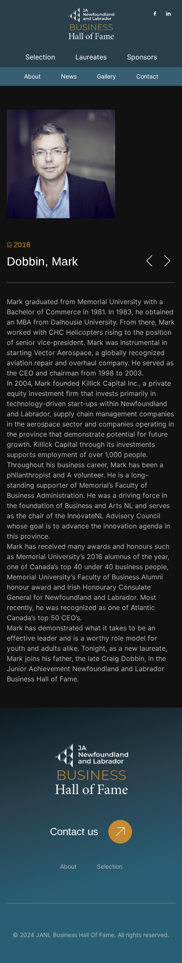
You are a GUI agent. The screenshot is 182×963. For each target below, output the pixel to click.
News (69, 76)
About (32, 76)
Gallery (106, 76)
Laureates (91, 57)
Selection (40, 57)
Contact (147, 76)
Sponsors (142, 57)
